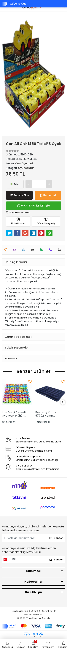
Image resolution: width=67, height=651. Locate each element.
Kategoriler (33, 581)
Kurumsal (33, 571)
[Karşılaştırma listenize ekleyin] (33, 250)
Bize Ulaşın (33, 592)
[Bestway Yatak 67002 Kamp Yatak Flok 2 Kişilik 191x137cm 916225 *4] (50, 394)
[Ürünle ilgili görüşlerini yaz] (24, 250)
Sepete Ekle (21, 195)
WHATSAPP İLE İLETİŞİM (35, 205)
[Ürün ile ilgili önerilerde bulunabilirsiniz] (60, 250)
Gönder (58, 538)
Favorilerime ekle (19, 212)
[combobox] (6, 559)
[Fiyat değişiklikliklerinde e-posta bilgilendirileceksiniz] (42, 250)
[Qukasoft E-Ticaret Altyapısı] (33, 635)
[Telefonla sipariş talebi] (51, 250)
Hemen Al (49, 195)
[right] (63, 402)
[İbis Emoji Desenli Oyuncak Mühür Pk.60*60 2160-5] (17, 394)
